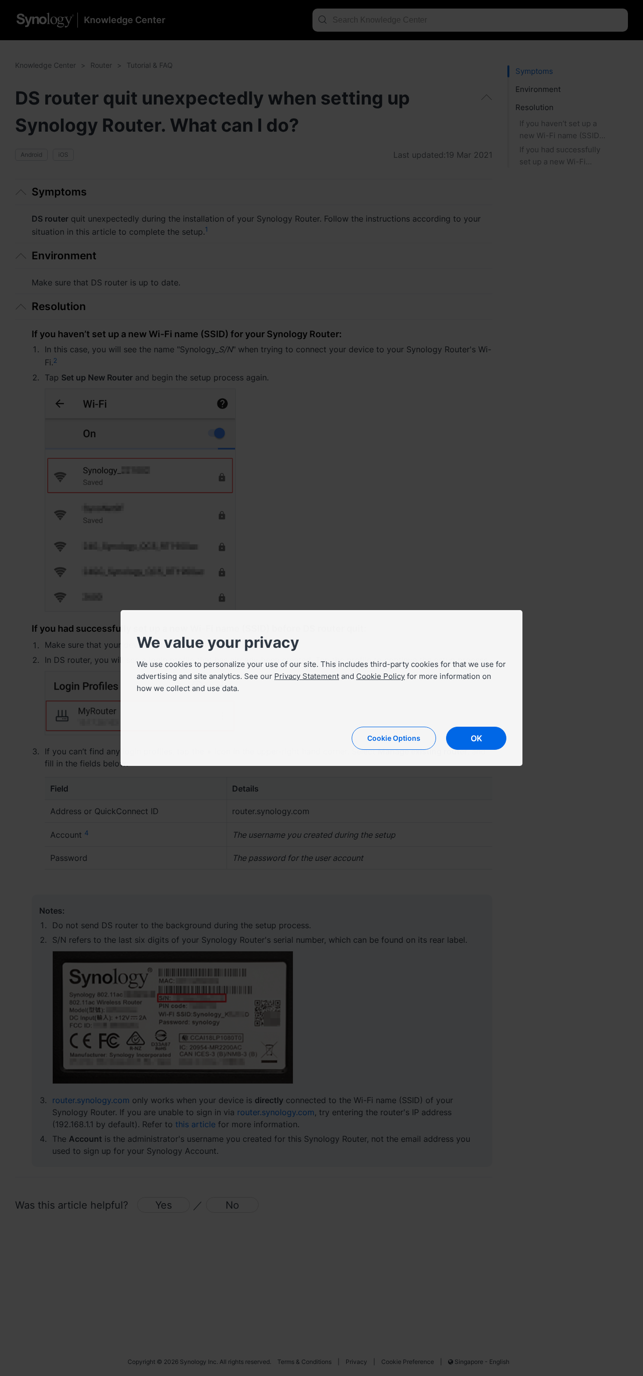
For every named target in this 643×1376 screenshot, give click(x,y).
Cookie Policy (380, 676)
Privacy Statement (306, 676)
